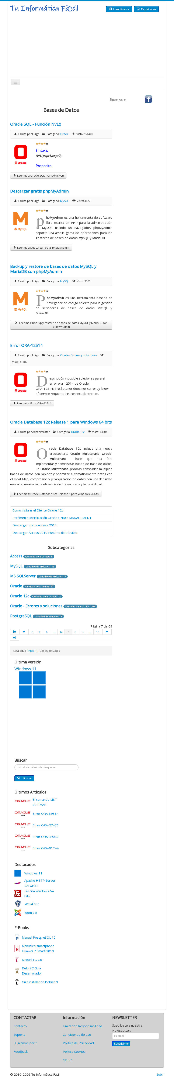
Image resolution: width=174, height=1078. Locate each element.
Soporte (19, 1034)
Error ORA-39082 (46, 836)
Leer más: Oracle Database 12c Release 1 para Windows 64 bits (58, 494)
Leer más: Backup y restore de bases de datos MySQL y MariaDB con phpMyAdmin (63, 325)
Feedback (21, 1051)
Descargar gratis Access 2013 (35, 525)
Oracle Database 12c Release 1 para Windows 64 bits (61, 422)
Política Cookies (74, 1051)
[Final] (14, 638)
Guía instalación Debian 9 (40, 982)
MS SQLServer (23, 575)
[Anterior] (24, 632)
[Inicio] (15, 632)
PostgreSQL (21, 615)
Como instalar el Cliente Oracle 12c (38, 510)
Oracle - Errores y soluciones (78, 355)
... (54, 632)
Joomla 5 (30, 912)
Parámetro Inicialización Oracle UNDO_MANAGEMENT (52, 518)
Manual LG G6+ (33, 960)
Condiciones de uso (77, 1034)
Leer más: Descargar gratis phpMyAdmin (43, 247)
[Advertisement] (87, 45)
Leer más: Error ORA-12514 (34, 403)
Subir (160, 1074)
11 (98, 632)
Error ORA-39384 (46, 813)
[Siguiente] (107, 632)
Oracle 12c (77, 432)
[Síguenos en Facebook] (148, 99)
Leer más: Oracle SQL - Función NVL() (40, 175)
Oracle (64, 134)
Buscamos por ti (25, 1043)
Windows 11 (33, 873)
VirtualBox (31, 903)
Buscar (27, 778)
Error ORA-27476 (46, 825)
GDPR (67, 1060)
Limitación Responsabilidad (82, 1026)
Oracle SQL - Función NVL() (35, 124)
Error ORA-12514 (26, 345)
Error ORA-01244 (46, 848)
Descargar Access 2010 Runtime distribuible (45, 532)
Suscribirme (121, 1043)
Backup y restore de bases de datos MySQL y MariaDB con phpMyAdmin (53, 268)
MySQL (64, 201)
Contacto (20, 1026)
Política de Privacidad (78, 1043)
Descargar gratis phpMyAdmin (39, 191)
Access (16, 555)
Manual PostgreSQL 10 (39, 937)
